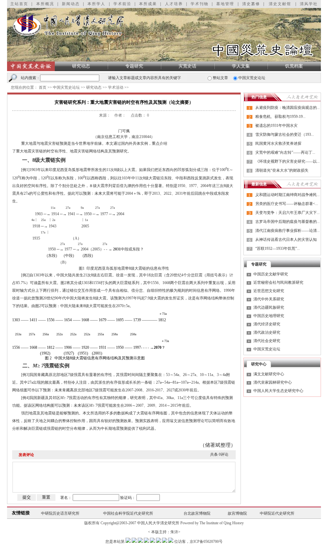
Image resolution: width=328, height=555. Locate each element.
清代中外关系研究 (268, 299)
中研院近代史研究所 (277, 513)
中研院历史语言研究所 (60, 513)
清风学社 (309, 4)
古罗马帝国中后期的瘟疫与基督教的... (287, 221)
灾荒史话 (187, 66)
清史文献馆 (280, 4)
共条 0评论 (219, 454)
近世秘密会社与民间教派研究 (278, 282)
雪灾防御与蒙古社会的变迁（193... (284, 134)
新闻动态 (71, 4)
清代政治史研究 (266, 332)
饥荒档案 (294, 66)
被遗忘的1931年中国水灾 (276, 125)
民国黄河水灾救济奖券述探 (278, 143)
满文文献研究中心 (268, 374)
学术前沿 (122, 4)
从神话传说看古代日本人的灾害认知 (286, 239)
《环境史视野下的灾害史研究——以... (287, 161)
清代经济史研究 (266, 324)
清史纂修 (251, 4)
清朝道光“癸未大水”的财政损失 (281, 170)
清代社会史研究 (266, 341)
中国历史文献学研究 (270, 274)
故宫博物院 (237, 513)
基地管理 (225, 4)
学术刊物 (200, 4)
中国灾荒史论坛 (66, 87)
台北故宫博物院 (197, 513)
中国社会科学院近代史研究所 (128, 513)
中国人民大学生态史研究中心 (278, 390)
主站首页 (19, 4)
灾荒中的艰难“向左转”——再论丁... (285, 152)
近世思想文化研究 (268, 291)
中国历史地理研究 (268, 316)
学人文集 (241, 66)
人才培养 (174, 4)
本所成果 (148, 4)
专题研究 (134, 66)
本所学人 (96, 4)
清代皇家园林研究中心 (272, 382)
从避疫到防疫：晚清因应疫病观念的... (287, 107)
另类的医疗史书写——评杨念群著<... (286, 203)
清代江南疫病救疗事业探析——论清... (287, 230)
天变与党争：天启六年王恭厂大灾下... (287, 212)
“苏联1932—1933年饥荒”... (277, 248)
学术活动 (115, 87)
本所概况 (45, 4)
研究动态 (81, 66)
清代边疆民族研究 (268, 307)
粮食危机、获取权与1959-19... (280, 116)
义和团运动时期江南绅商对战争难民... (287, 194)
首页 (42, 87)
